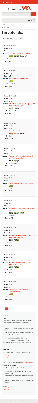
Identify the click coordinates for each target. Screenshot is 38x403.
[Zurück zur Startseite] (19, 8)
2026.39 (19, 401)
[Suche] (33, 14)
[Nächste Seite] (31, 308)
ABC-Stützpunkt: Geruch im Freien (18, 78)
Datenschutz (25, 401)
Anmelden (9, 2)
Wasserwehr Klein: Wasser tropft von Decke (21, 183)
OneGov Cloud (13, 401)
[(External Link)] (11, 56)
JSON (7, 355)
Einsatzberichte (6, 27)
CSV (7, 357)
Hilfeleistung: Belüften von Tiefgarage (19, 53)
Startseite (5, 24)
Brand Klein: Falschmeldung (17, 131)
